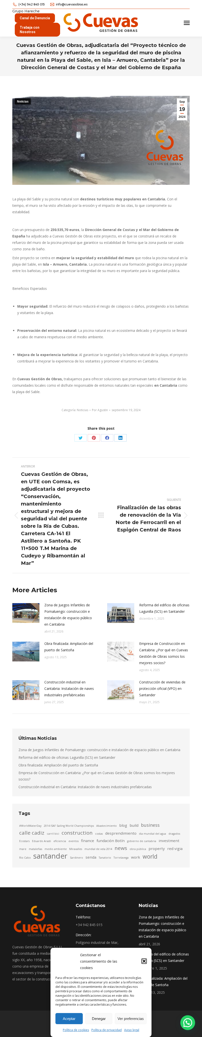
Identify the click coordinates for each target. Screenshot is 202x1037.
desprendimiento (120, 833)
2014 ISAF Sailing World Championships (69, 825)
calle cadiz (31, 832)
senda (90, 857)
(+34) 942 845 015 (31, 4)
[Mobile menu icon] (187, 23)
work (135, 857)
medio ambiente (56, 849)
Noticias (23, 101)
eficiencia (59, 841)
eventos (73, 841)
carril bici (53, 833)
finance (87, 840)
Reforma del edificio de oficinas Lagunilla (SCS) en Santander (164, 608)
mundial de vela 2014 (98, 849)
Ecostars (24, 841)
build (134, 825)
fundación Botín (111, 840)
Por (100, 410)
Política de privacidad (106, 1030)
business (150, 825)
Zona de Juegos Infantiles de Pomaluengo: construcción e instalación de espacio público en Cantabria (68, 615)
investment (169, 840)
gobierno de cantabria (141, 841)
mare (22, 849)
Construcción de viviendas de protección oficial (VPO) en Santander (162, 688)
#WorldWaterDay (30, 825)
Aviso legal (131, 1030)
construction (77, 832)
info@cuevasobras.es (71, 4)
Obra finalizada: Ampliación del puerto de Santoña (68, 646)
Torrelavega (121, 857)
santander (50, 856)
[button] (144, 961)
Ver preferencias (131, 1018)
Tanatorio (105, 857)
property (157, 848)
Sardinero (76, 857)
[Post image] (25, 613)
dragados (174, 833)
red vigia (175, 848)
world (150, 856)
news (121, 848)
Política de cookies (76, 1030)
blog (123, 825)
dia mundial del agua (152, 833)
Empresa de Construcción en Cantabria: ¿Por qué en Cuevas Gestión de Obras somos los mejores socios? (163, 653)
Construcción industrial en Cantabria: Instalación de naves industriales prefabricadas (69, 688)
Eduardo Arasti (41, 841)
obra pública (138, 849)
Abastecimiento (106, 825)
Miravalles (75, 849)
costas (99, 833)
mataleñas (35, 849)
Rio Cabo (25, 857)
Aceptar (69, 1018)
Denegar (99, 1018)
